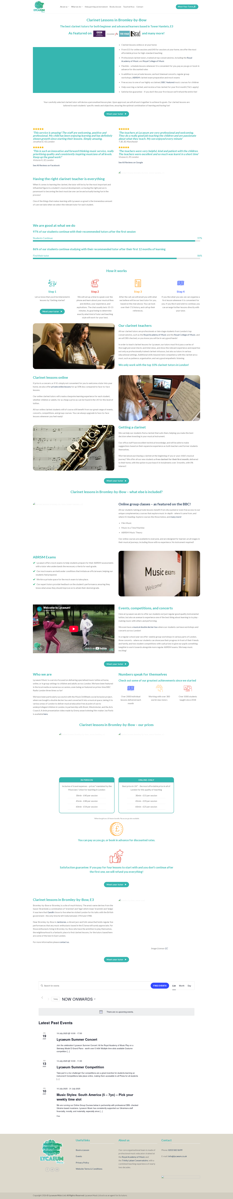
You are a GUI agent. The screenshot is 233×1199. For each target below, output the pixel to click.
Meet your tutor (185, 7)
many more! (176, 516)
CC (166, 948)
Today (55, 999)
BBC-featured (167, 82)
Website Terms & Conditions (89, 1168)
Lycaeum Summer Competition (80, 1067)
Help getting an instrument (96, 7)
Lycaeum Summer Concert (77, 1039)
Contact (139, 7)
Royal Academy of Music (155, 334)
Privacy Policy (82, 1162)
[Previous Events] (42, 997)
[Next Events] (48, 999)
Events (79, 1156)
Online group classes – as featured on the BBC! (155, 504)
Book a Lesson (82, 1150)
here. (46, 714)
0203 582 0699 (175, 1150)
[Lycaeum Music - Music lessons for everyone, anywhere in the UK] (44, 6)
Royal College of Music (153, 61)
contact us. (64, 942)
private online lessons (61, 386)
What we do (76, 7)
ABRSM (136, 77)
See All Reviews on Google (131, 162)
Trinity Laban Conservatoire (135, 1160)
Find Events (159, 985)
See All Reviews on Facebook (46, 165)
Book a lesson (115, 7)
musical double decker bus (145, 627)
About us (63, 7)
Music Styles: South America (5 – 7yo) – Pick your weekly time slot (95, 1096)
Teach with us (128, 7)
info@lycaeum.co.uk (177, 1156)
